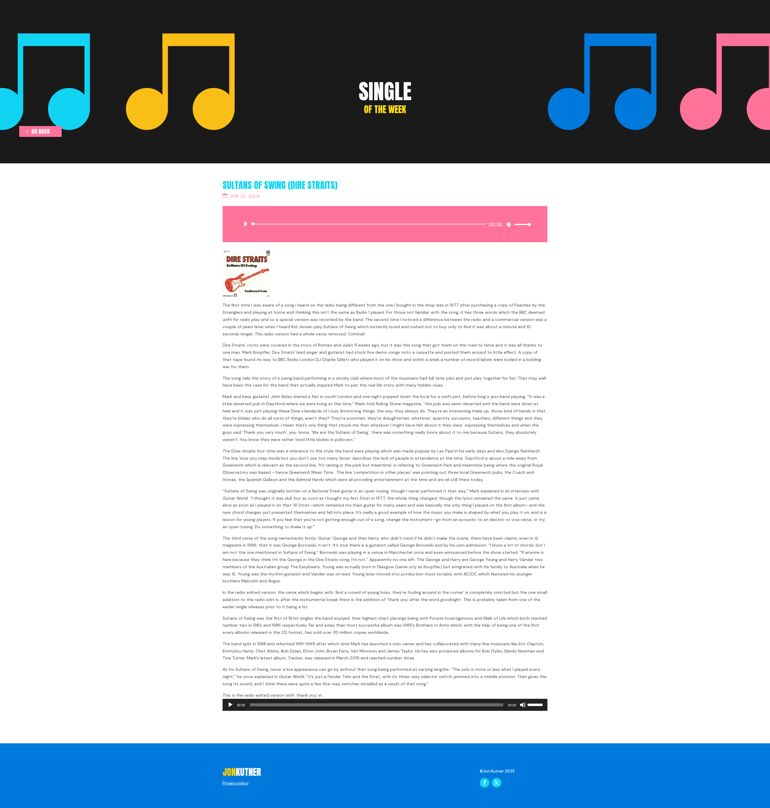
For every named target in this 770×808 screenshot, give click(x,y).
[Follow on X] (496, 783)
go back (40, 131)
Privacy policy (235, 783)
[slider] (521, 224)
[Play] (245, 224)
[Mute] (509, 224)
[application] (385, 224)
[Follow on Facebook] (484, 783)
